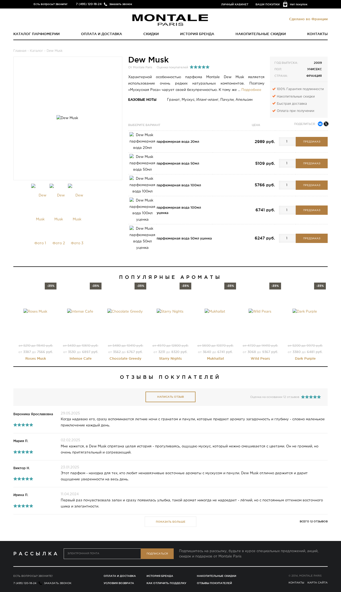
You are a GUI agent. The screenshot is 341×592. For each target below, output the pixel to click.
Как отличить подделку (166, 583)
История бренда (197, 34)
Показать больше (170, 521)
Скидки (151, 34)
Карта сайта (317, 583)
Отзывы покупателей (214, 583)
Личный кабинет (234, 4)
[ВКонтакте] (320, 123)
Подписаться (157, 554)
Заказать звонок (120, 4)
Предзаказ (311, 142)
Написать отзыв (170, 396)
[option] (40, 219)
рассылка (36, 553)
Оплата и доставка (101, 34)
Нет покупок (298, 4)
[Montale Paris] (170, 20)
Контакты (317, 34)
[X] (326, 123)
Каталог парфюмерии (36, 34)
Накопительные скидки (261, 34)
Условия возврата (119, 583)
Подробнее (251, 90)
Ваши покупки (267, 4)
